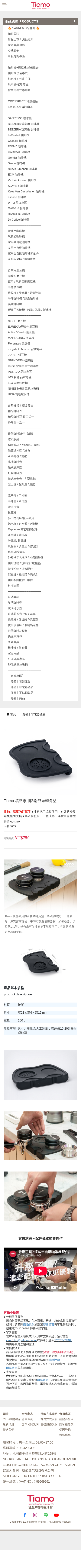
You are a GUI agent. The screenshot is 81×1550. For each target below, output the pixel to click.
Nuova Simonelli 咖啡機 (22, 168)
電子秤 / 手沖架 (17, 495)
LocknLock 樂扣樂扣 (21, 107)
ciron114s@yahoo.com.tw (21, 1340)
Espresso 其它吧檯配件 (22, 529)
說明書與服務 (16, 45)
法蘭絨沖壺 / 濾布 (19, 450)
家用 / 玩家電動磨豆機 (22, 281)
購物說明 (28, 1324)
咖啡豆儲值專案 (18, 73)
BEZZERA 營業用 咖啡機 (23, 123)
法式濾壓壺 (15, 467)
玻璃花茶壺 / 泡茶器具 (22, 613)
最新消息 (8, 1424)
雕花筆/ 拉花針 (17, 540)
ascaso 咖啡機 (17, 197)
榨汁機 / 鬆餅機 (17, 647)
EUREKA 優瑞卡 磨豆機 (23, 326)
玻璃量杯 (13, 597)
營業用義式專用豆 (19, 90)
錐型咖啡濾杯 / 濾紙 (20, 433)
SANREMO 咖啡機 (20, 118)
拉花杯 (12, 512)
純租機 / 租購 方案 (19, 78)
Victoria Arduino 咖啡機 (22, 180)
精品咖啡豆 (15, 411)
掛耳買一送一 (16, 422)
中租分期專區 (16, 56)
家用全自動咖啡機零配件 (23, 253)
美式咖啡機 (15, 304)
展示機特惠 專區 (18, 84)
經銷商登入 (66, 1419)
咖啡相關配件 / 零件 (20, 580)
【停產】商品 (16, 698)
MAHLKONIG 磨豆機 (21, 337)
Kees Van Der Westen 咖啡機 (26, 191)
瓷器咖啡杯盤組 (18, 630)
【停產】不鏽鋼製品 (20, 692)
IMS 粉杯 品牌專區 (19, 377)
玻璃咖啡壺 (15, 602)
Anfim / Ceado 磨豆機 (21, 332)
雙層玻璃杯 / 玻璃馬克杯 (23, 625)
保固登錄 (65, 1429)
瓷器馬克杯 (15, 636)
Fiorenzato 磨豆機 (19, 343)
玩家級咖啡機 (16, 236)
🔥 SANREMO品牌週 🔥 (24, 28)
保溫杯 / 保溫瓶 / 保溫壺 (23, 619)
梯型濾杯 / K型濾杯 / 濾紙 (24, 444)
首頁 (12, 714)
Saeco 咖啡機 (16, 163)
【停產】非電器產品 (20, 687)
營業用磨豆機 (16, 270)
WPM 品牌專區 (17, 202)
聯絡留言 (48, 1324)
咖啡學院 (13, 33)
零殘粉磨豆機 (16, 275)
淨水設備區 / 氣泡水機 (22, 259)
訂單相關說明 (30, 1424)
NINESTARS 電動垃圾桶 (23, 388)
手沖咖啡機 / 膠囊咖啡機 (23, 298)
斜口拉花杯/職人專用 (21, 518)
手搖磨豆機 (15, 287)
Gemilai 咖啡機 (17, 157)
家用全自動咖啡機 (19, 247)
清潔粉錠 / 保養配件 (20, 568)
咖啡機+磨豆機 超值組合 (23, 67)
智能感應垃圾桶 (18, 664)
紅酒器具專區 (16, 658)
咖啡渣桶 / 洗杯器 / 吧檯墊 (24, 563)
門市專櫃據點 (11, 1419)
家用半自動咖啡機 (19, 242)
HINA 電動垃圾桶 (18, 394)
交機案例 (13, 50)
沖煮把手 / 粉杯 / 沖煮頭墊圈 (26, 557)
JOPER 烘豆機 (17, 354)
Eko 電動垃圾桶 (18, 382)
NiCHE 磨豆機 (17, 321)
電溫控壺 (13, 506)
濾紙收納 (13, 439)
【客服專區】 (16, 675)
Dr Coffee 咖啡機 (18, 219)
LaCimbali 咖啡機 (18, 135)
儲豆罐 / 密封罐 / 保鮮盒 (23, 574)
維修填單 (65, 1434)
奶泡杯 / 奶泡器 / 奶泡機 (23, 523)
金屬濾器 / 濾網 (17, 456)
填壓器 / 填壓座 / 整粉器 (23, 546)
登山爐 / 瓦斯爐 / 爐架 (21, 484)
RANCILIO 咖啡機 (19, 214)
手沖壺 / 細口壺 (17, 501)
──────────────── (24, 112)
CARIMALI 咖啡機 (19, 152)
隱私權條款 (66, 1424)
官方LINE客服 (63, 1340)
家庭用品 (13, 653)
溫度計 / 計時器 (17, 535)
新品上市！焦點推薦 (20, 39)
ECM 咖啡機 (16, 174)
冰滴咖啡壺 (15, 461)
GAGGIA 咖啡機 (18, 208)
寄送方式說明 (48, 1419)
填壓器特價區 (16, 551)
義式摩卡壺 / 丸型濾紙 (22, 478)
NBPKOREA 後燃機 (20, 360)
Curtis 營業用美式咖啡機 (23, 366)
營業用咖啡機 (16, 230)
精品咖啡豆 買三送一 (21, 416)
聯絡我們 (8, 1429)
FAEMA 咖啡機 (17, 146)
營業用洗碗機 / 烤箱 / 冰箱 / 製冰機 (29, 309)
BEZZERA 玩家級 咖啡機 (23, 129)
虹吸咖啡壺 (15, 473)
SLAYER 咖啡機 (18, 185)
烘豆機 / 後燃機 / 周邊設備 (24, 292)
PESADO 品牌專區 (20, 371)
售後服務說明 (48, 1424)
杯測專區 (13, 585)
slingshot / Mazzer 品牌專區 (25, 349)
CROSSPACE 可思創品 (23, 101)
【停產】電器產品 (19, 681)
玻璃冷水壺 (15, 608)
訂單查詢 (27, 1419)
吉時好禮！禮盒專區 (20, 405)
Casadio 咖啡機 (17, 140)
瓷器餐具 (13, 642)
